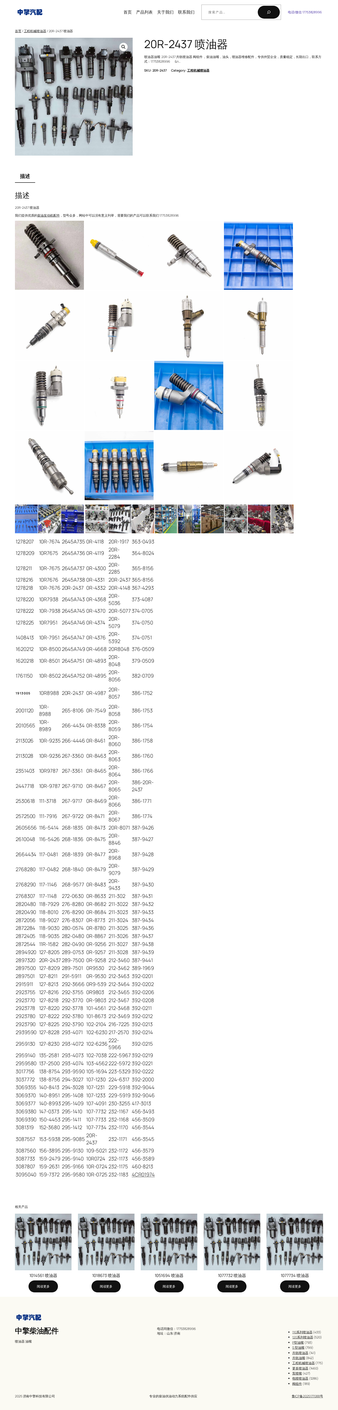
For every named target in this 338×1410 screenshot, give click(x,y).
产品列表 (144, 12)
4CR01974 (143, 1174)
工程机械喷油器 (35, 31)
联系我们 (186, 12)
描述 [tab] (25, 176)
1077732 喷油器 (232, 1275)
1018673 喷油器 (106, 1275)
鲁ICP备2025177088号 (307, 1396)
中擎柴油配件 (36, 1331)
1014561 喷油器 (43, 1275)
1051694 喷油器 (169, 1275)
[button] (123, 47)
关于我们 (165, 12)
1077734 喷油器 (295, 1275)
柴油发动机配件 (48, 215)
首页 (127, 12)
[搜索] (269, 12)
